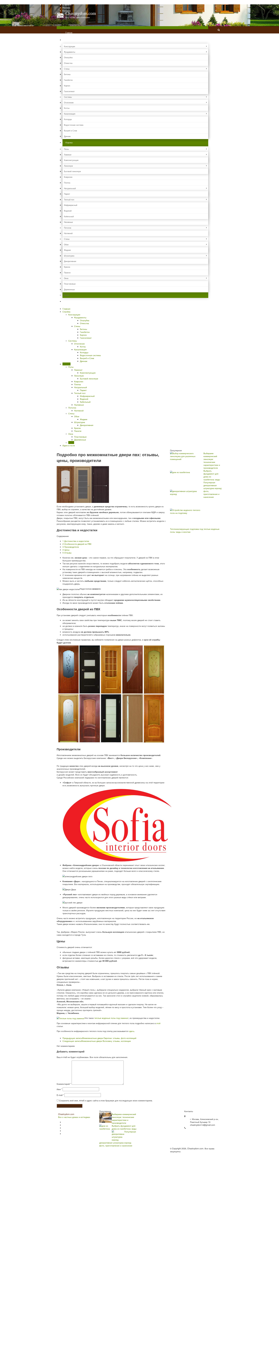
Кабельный (69, 216)
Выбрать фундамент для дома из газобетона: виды (124, 1127)
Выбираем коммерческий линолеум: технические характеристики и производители (211, 460)
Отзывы (66, 552)
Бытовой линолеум (72, 171)
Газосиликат (69, 91)
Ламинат (67, 154)
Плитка (67, 182)
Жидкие (67, 250)
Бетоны (67, 74)
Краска (67, 266)
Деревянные (69, 289)
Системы (68, 97)
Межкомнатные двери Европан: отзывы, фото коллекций (99, 1038)
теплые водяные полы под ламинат (111, 1018)
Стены (66, 68)
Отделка (69, 143)
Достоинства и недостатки (75, 541)
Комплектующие (71, 160)
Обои (66, 244)
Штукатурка (69, 255)
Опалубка (68, 57)
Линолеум (68, 165)
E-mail (60, 1095)
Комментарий (64, 1083)
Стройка (69, 40)
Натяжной (68, 233)
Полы (66, 149)
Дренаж (67, 136)
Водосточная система (73, 124)
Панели (67, 272)
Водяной (67, 210)
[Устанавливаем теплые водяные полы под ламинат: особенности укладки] (71, 1018)
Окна (66, 278)
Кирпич (67, 85)
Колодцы (68, 119)
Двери (66, 295)
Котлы (66, 108)
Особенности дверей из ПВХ (76, 543)
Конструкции (69, 46)
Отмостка (68, 63)
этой (158, 1023)
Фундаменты (69, 51)
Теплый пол (69, 199)
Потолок (67, 227)
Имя (59, 1089)
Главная (66, 1)
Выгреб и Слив (70, 130)
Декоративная (70, 261)
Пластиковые (70, 283)
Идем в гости (71, 301)
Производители (70, 546)
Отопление (69, 102)
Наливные (68, 222)
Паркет (67, 193)
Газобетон (68, 80)
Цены (65, 549)
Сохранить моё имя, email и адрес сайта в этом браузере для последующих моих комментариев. (106, 1100)
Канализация (69, 113)
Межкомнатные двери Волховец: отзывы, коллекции (96, 1040)
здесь (131, 1031)
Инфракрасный (70, 205)
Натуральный (70, 188)
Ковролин (68, 177)
